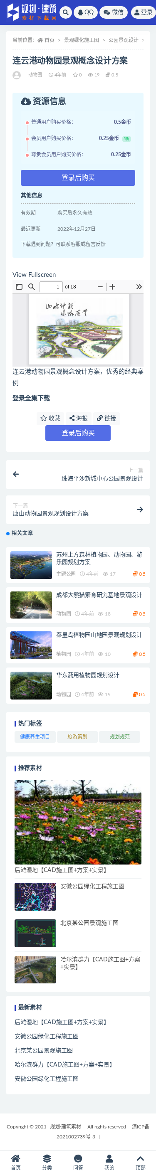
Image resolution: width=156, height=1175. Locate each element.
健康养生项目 (35, 736)
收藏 (53, 418)
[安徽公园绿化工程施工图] (35, 897)
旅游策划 (77, 736)
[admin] (17, 75)
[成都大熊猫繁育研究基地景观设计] (31, 605)
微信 (118, 12)
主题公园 (66, 573)
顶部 (141, 1167)
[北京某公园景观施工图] (35, 933)
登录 (147, 12)
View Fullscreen (34, 275)
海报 (81, 418)
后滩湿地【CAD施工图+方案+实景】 (62, 870)
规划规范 (120, 736)
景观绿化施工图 (81, 40)
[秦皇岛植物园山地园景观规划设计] (31, 645)
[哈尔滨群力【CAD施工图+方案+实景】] (35, 970)
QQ (89, 12)
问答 (78, 1167)
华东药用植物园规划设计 (87, 675)
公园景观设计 (124, 40)
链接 (109, 418)
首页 (49, 40)
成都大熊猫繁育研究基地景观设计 (99, 595)
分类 (47, 1167)
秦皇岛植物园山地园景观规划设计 (99, 635)
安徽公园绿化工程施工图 (92, 886)
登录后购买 (78, 178)
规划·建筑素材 (65, 1126)
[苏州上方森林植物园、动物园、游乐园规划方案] (31, 565)
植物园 (63, 654)
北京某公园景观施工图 (89, 923)
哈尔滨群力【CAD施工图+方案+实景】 (65, 1065)
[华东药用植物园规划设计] (31, 686)
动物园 (35, 75)
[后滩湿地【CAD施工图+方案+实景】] (78, 822)
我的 (109, 1167)
